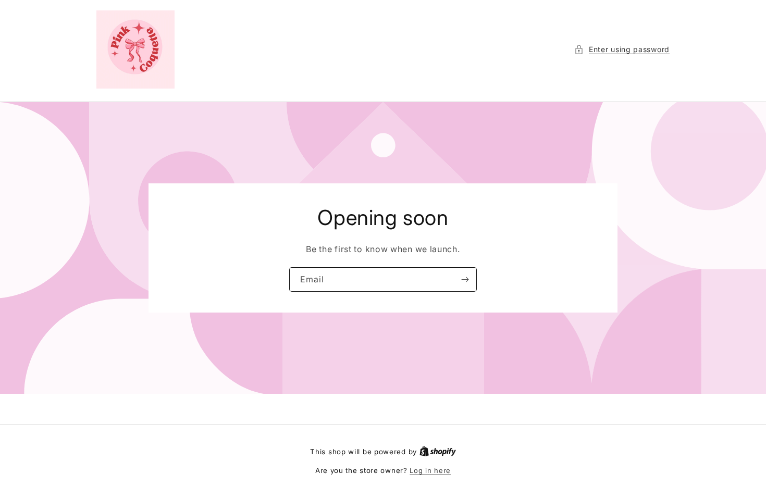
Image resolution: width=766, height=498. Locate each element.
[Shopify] (437, 451)
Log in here (430, 470)
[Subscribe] (464, 279)
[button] (622, 49)
